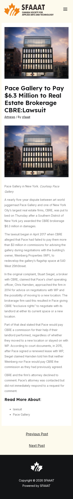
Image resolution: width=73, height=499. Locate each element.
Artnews (9, 117)
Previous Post (37, 434)
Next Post (37, 445)
